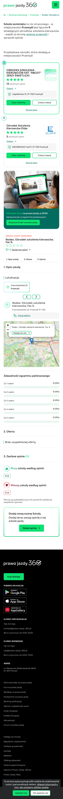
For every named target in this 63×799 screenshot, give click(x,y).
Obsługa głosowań (12, 760)
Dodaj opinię (30, 528)
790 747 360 (9, 624)
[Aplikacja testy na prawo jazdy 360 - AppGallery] (31, 610)
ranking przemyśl (37, 34)
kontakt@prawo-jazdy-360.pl (17, 628)
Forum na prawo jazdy (14, 725)
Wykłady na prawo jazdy (15, 692)
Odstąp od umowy (12, 737)
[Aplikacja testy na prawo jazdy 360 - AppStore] (31, 601)
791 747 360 (9, 646)
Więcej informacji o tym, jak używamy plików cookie (36, 786)
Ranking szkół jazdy (13, 701)
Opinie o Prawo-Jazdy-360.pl (17, 770)
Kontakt (7, 751)
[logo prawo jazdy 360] (20, 5)
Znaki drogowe (11, 711)
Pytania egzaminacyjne (14, 765)
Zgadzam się (21, 793)
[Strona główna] (5, 15)
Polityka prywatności (13, 746)
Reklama (7, 755)
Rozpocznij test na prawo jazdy (23, 222)
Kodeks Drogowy (11, 715)
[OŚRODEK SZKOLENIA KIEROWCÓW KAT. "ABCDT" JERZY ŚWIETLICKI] (50, 75)
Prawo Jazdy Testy (12, 774)
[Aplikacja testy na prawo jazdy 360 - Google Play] (31, 592)
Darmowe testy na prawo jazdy (18, 682)
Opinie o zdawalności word (16, 706)
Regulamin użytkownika (15, 741)
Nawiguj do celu (20, 333)
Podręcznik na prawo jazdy (16, 697)
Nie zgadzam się (40, 793)
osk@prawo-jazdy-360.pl (15, 650)
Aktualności (9, 720)
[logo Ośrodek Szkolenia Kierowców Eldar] (50, 130)
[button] (31, 341)
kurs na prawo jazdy (13, 687)
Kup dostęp (13, 576)
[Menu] (55, 5)
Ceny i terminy (18, 102)
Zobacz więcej (44, 102)
